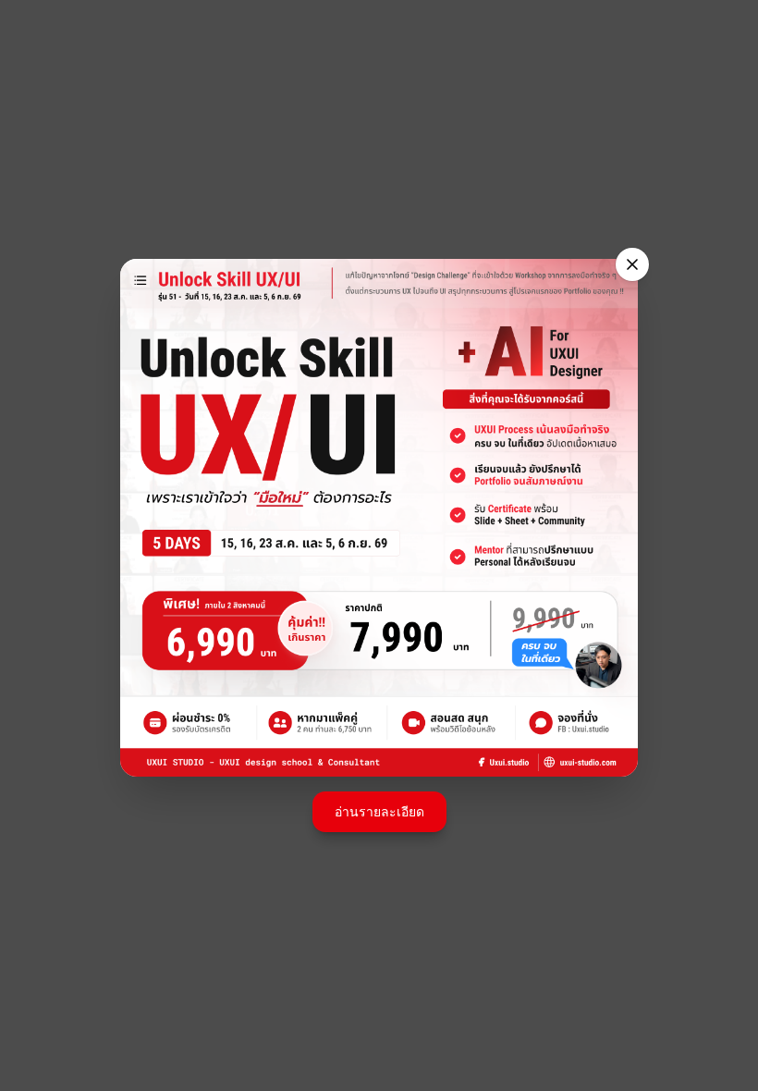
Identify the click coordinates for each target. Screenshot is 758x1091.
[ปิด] (632, 264)
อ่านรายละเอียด (379, 811)
